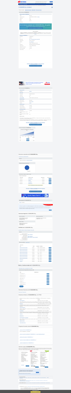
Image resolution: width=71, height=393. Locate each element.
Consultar (32, 101)
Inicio (21, 5)
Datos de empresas (21, 377)
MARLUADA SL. (21, 303)
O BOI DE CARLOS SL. (22, 300)
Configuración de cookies (42, 386)
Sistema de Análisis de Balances (43, 377)
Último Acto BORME (22, 97)
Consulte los (35, 185)
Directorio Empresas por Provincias (34, 5)
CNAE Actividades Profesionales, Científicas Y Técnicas (31, 380)
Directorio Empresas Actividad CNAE (26, 5)
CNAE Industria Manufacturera (22, 380)
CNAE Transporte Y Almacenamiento (39, 380)
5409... (30, 39)
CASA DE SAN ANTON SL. (22, 307)
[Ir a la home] (22, 1)
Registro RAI (38, 377)
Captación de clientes (30, 377)
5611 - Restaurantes (31, 41)
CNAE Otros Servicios (45, 380)
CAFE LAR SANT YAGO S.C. (23, 322)
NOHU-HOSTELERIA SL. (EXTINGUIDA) (24, 317)
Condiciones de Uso (29, 386)
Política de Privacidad (33, 386)
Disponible (30, 91)
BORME (48, 377)
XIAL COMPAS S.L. (22, 310)
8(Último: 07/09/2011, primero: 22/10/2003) (32, 237)
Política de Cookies (38, 386)
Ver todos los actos (27, 242)
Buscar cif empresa (25, 377)
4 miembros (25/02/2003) (29, 160)
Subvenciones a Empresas (34, 377)
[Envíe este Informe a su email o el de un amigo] (52, 7)
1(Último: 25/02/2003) (30, 234)
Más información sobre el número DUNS (35, 39)
